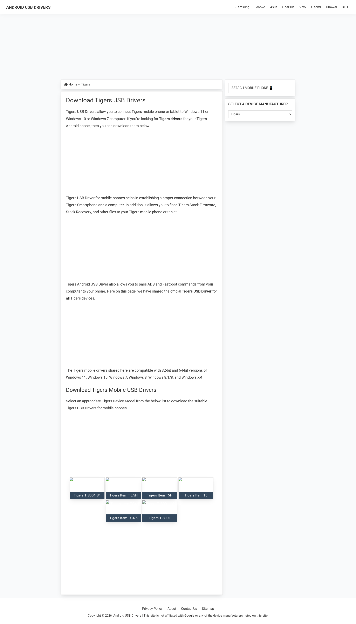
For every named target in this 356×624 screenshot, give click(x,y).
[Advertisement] (178, 49)
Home (73, 84)
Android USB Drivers (28, 7)
